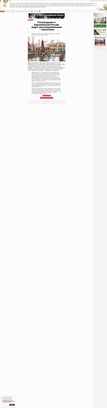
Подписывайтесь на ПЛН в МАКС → (46, 97)
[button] (106, 11)
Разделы (22, 11)
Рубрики (18, 11)
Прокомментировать (46, 95)
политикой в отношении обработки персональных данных (8, 400)
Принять (12, 404)
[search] (104, 11)
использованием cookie (5, 400)
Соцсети (26, 11)
